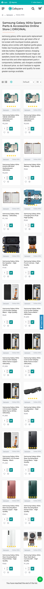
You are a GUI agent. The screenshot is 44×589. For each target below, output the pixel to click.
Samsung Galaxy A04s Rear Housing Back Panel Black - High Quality (32, 459)
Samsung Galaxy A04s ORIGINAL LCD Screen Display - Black (11, 458)
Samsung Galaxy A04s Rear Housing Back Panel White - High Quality (11, 558)
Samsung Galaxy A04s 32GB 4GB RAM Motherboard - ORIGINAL (32, 118)
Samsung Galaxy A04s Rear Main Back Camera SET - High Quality (32, 558)
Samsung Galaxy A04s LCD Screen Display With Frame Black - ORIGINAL (32, 311)
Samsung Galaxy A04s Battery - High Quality (32, 165)
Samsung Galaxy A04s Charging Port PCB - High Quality (32, 215)
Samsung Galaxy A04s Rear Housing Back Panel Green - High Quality (32, 508)
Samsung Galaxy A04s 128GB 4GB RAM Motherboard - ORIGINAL (11, 118)
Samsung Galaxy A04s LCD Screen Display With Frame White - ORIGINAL (11, 410)
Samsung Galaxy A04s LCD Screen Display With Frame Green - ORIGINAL (32, 360)
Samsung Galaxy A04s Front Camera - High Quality (32, 263)
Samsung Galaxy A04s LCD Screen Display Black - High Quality (11, 310)
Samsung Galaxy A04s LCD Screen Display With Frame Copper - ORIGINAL (11, 360)
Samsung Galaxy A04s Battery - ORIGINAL (11, 214)
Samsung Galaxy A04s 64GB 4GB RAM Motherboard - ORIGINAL (11, 167)
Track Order (41, 321)
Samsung (9, 15)
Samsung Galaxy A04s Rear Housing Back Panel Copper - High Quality (11, 508)
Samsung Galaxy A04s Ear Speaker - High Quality (11, 263)
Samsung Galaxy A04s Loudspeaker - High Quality (32, 409)
